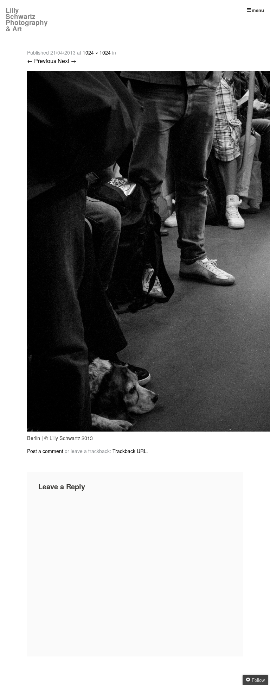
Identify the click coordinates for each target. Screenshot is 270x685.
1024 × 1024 (97, 52)
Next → (67, 61)
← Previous (41, 61)
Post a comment (45, 450)
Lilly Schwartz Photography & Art (27, 19)
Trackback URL (129, 450)
